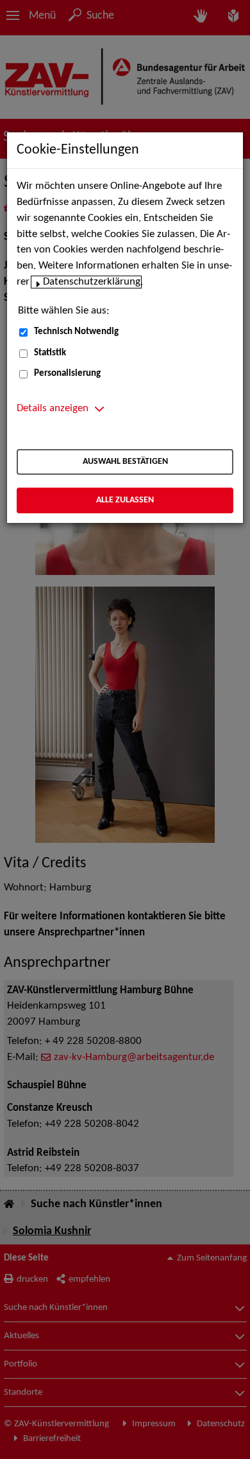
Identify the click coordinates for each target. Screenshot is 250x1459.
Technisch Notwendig (76, 332)
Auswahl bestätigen (125, 461)
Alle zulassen (125, 500)
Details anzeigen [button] (52, 408)
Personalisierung (67, 373)
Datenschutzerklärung (91, 282)
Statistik (50, 353)
